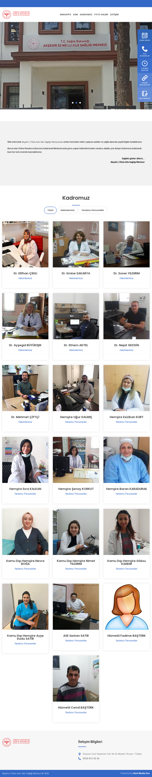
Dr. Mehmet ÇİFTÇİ (25, 417)
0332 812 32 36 (91, 758)
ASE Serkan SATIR (76, 636)
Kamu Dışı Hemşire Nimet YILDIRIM (76, 562)
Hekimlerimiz (68, 210)
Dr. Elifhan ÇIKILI (25, 273)
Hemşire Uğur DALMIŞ (76, 417)
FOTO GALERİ (101, 14)
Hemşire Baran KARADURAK (126, 489)
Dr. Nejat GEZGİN (126, 345)
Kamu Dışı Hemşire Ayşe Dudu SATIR (25, 637)
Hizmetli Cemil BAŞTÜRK (76, 707)
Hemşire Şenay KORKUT (76, 489)
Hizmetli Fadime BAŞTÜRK (126, 636)
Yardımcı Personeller (93, 210)
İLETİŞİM (114, 14)
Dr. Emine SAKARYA (76, 273)
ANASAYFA (65, 14)
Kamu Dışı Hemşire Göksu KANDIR (126, 562)
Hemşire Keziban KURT (126, 417)
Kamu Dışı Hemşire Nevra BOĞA (25, 562)
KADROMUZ (86, 14)
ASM (75, 14)
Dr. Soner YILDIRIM (127, 273)
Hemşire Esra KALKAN (25, 489)
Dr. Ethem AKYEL (76, 345)
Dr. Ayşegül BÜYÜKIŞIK (25, 345)
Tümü (50, 210)
